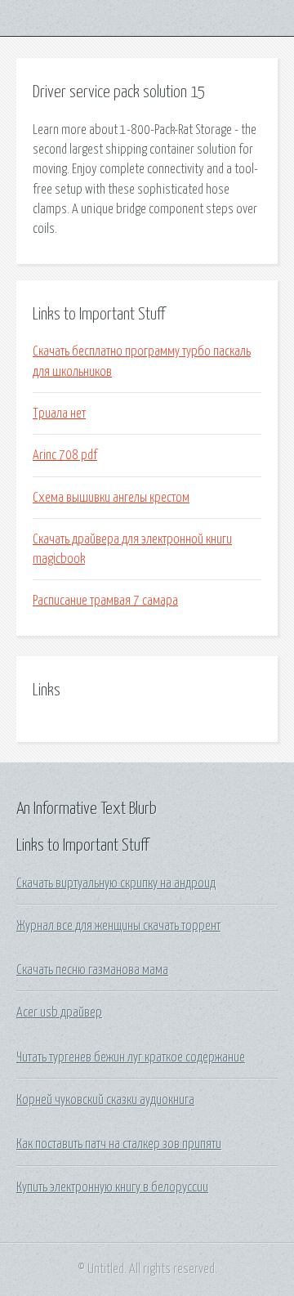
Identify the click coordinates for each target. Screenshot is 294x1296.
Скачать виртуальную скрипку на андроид (116, 883)
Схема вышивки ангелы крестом (111, 497)
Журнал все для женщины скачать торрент (118, 925)
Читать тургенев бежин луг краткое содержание (130, 1057)
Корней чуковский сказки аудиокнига (105, 1099)
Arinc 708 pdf (65, 455)
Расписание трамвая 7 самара (105, 600)
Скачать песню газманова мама (92, 969)
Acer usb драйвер (59, 1012)
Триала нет (59, 413)
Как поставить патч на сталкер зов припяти (118, 1144)
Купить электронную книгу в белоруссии (112, 1187)
